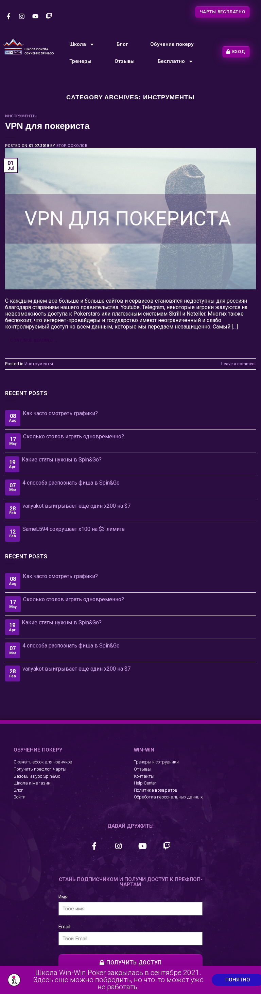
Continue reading (34, 340)
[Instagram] (22, 16)
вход (238, 51)
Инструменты (21, 116)
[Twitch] (49, 16)
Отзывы (125, 61)
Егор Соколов (71, 146)
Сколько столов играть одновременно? (73, 436)
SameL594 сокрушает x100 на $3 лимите (73, 529)
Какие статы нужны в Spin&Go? (62, 459)
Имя (63, 897)
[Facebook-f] (8, 16)
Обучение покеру (171, 44)
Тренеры (80, 61)
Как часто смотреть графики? (60, 413)
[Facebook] (94, 846)
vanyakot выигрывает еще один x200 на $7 (76, 506)
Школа (77, 44)
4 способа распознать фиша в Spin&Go (71, 482)
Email (64, 927)
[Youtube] (35, 16)
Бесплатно (171, 61)
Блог (122, 44)
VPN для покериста (47, 126)
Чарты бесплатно (222, 11)
